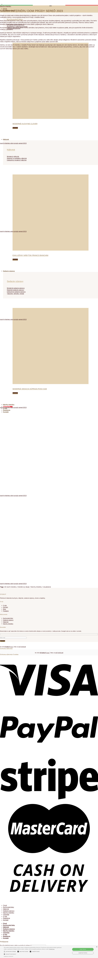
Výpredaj (6, 406)
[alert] (49, 952)
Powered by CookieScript (8, 956)
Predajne (6, 611)
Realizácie (6, 918)
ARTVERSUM (22, 647)
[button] (33, 954)
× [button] (96, 946)
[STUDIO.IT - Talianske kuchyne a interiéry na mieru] (3, 1)
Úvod (5, 9)
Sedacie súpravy (8, 911)
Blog (4, 609)
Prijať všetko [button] (83, 949)
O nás (5, 605)
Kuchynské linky (15, 19)
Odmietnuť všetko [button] (82, 952)
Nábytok (6, 909)
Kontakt (5, 607)
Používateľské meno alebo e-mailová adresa (15, 945)
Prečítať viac (52, 949)
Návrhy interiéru (5, 6)
